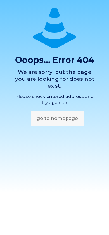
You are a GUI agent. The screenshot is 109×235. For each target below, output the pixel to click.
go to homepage (57, 118)
